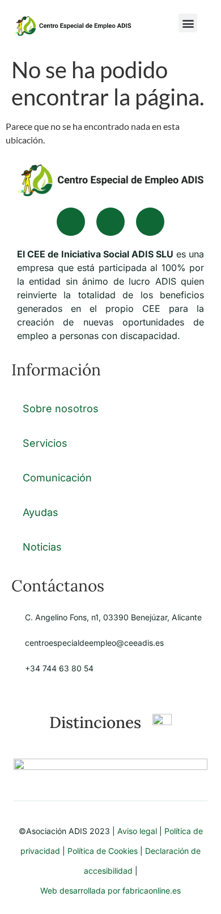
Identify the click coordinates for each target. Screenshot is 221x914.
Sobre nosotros (61, 408)
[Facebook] (71, 222)
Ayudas (40, 512)
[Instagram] (150, 222)
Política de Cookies (102, 851)
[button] (187, 23)
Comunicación (57, 478)
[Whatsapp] (110, 222)
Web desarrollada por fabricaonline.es (110, 890)
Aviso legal (137, 831)
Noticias (42, 547)
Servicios (45, 443)
